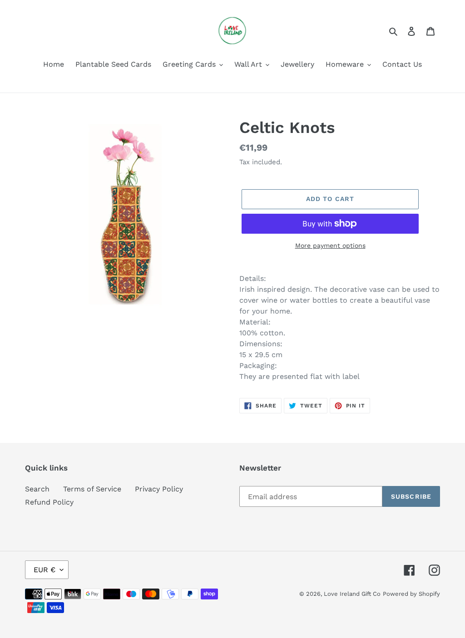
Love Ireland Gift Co (352, 593)
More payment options (330, 245)
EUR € (44, 569)
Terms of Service (92, 489)
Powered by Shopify (411, 593)
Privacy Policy (159, 489)
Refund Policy (49, 502)
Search (37, 489)
